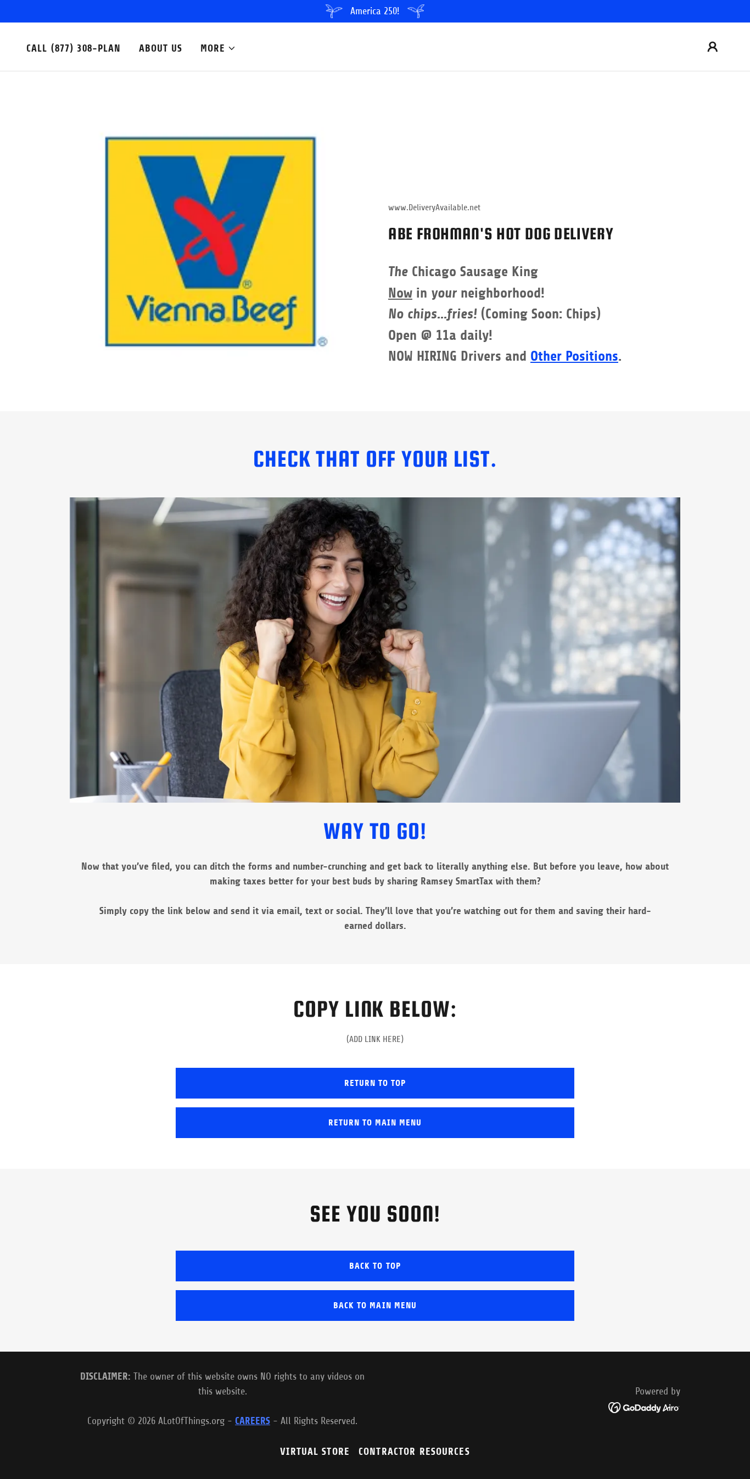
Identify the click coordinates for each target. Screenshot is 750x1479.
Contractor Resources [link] (414, 1451)
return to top (375, 1083)
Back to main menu (374, 1305)
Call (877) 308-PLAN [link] (73, 48)
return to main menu (375, 1122)
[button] (218, 48)
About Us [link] (161, 48)
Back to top (374, 1265)
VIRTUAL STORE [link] (315, 1451)
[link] (644, 1406)
